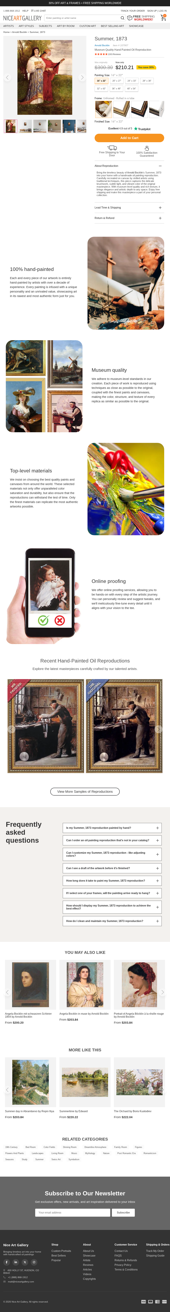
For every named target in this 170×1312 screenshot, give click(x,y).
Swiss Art (56, 1159)
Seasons (9, 1159)
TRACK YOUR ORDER (133, 10)
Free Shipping (142, 18)
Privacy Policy (123, 1264)
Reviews (88, 1264)
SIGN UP (152, 10)
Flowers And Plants (14, 1153)
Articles (87, 1269)
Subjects (45, 26)
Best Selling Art (112, 26)
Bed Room (31, 1147)
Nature (106, 1153)
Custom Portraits (61, 1251)
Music (74, 1153)
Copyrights (89, 1278)
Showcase (136, 26)
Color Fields (49, 1147)
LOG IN (163, 10)
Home (6, 32)
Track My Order (155, 1251)
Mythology (90, 1153)
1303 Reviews (114, 54)
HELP (25, 10)
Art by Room (66, 26)
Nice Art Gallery (23, 18)
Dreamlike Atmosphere (95, 1147)
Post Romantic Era (126, 1153)
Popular (56, 1260)
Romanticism (150, 1153)
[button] (7, 77)
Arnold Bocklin (19, 32)
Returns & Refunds (126, 1260)
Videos (87, 1274)
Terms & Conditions (126, 1269)
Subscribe (123, 1212)
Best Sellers (58, 1255)
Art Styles (26, 26)
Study (24, 1159)
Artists (8, 26)
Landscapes (37, 1153)
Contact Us (121, 1251)
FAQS (118, 1255)
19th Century (11, 1147)
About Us (88, 1251)
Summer (39, 1159)
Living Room (57, 1153)
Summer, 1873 (37, 32)
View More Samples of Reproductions (85, 791)
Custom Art (88, 26)
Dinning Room (70, 1147)
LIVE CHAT (40, 10)
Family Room (120, 1147)
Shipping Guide (155, 1255)
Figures (138, 1147)
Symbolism (74, 1159)
